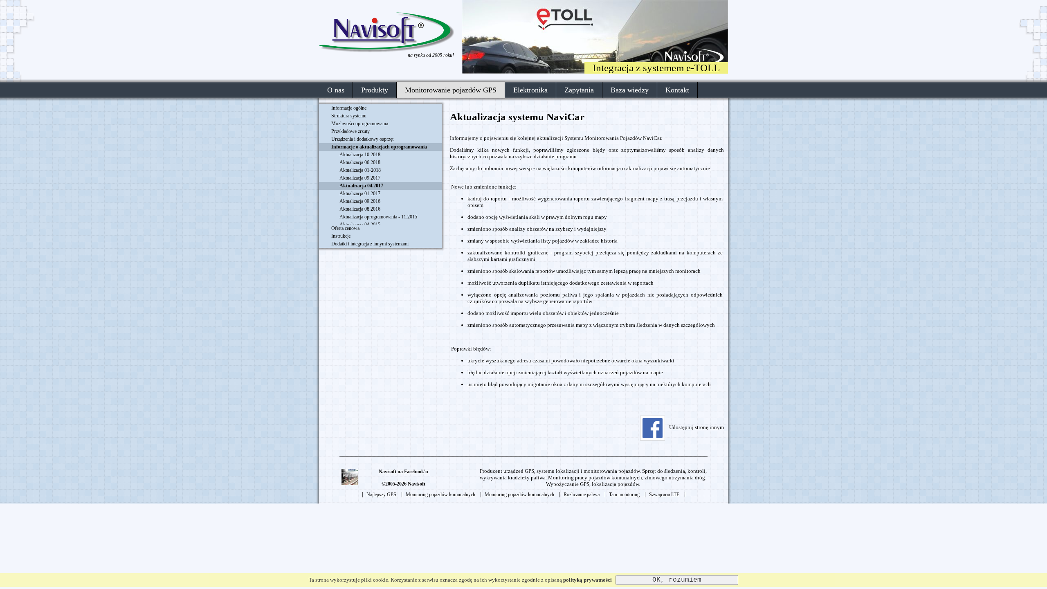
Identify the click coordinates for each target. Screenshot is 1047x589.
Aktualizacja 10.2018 (359, 154)
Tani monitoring (624, 494)
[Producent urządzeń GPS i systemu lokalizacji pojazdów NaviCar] (386, 50)
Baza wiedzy (630, 90)
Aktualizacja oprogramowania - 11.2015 (378, 217)
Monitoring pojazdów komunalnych (440, 494)
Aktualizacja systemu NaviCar (517, 116)
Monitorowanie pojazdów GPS (451, 90)
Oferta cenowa (345, 228)
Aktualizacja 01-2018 (360, 170)
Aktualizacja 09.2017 (359, 178)
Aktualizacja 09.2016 (359, 201)
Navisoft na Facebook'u (403, 471)
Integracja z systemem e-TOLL (656, 67)
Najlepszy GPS (381, 494)
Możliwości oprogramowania (359, 123)
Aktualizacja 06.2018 (359, 162)
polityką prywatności (587, 580)
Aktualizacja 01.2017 (359, 193)
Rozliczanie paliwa (582, 494)
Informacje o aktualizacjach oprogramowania (379, 147)
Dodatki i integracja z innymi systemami (370, 244)
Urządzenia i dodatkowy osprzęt (362, 139)
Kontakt (677, 90)
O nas (335, 90)
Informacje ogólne (348, 108)
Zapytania (579, 90)
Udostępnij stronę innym (696, 427)
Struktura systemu (348, 116)
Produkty (374, 90)
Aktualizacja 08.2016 (359, 209)
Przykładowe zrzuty (350, 131)
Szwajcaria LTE (664, 494)
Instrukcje (340, 236)
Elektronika (530, 90)
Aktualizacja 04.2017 (361, 186)
